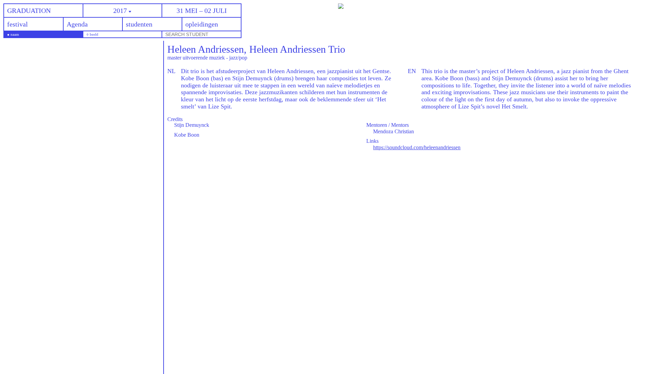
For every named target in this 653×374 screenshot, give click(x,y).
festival (17, 24)
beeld (94, 34)
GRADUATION (29, 10)
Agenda (77, 24)
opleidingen (201, 24)
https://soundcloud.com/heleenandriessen (417, 147)
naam (15, 34)
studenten (139, 24)
